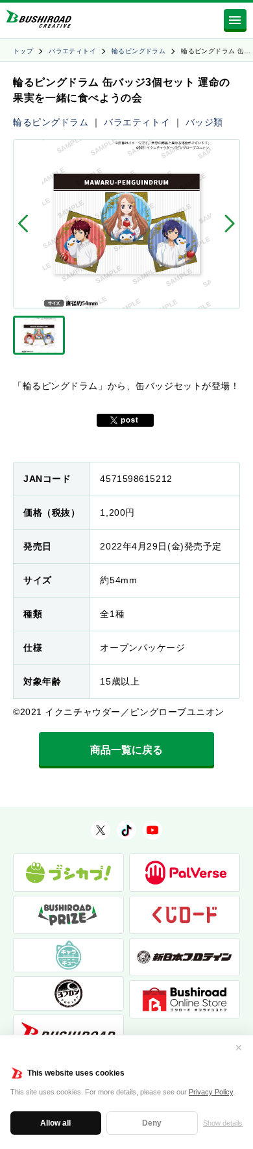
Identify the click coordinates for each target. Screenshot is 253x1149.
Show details (223, 1123)
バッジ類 (204, 122)
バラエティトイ (72, 51)
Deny (152, 1123)
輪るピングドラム (138, 51)
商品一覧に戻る (126, 749)
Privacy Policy (211, 1092)
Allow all (55, 1123)
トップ (23, 51)
